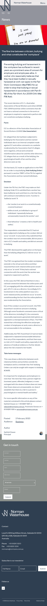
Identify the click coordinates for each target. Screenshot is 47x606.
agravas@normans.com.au (27, 409)
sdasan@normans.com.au (14, 406)
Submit (8, 497)
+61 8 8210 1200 (15, 543)
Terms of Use (27, 601)
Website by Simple (40, 601)
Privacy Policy (20, 601)
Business (20, 421)
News (9, 13)
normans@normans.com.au (12, 549)
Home (3, 13)
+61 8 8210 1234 (12, 546)
